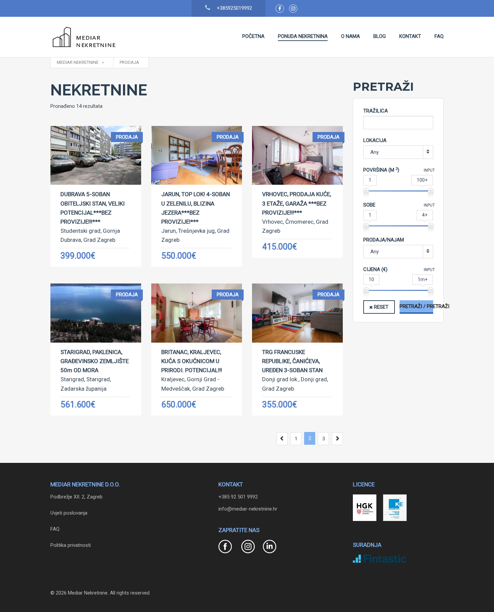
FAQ (439, 36)
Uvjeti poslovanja (68, 513)
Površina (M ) (381, 170)
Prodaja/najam (383, 240)
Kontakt (410, 36)
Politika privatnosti (70, 545)
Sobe (369, 205)
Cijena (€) (375, 269)
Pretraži (430, 306)
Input (429, 170)
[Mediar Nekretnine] (84, 37)
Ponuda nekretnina (303, 36)
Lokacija (374, 140)
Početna (253, 36)
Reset (381, 307)
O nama (350, 36)
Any (374, 152)
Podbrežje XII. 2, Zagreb (76, 497)
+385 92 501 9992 (238, 497)
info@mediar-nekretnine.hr (247, 509)
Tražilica (375, 111)
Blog (379, 36)
